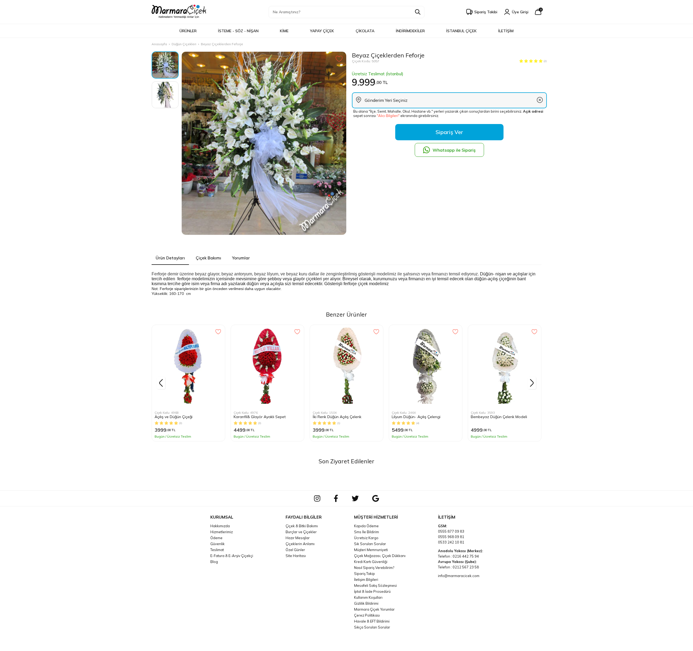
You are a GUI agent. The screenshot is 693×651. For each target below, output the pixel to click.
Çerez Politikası (367, 615)
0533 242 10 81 (451, 542)
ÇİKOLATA (365, 30)
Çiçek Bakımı (208, 258)
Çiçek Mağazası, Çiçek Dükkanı (380, 556)
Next (532, 383)
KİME (284, 30)
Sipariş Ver (449, 132)
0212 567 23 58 (466, 567)
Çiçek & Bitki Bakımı (302, 526)
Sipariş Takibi (485, 11)
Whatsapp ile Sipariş (454, 150)
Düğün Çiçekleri (184, 44)
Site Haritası (296, 556)
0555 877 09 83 (451, 531)
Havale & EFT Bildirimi (372, 621)
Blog (214, 561)
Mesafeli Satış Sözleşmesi (375, 585)
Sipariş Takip (364, 573)
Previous (161, 383)
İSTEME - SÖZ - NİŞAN (238, 30)
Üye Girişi (520, 11)
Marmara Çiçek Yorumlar (374, 609)
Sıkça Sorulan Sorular (372, 627)
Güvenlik (217, 544)
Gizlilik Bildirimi (366, 603)
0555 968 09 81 (451, 537)
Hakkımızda (220, 526)
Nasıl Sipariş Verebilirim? (374, 567)
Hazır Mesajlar (298, 538)
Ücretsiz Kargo (366, 538)
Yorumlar (241, 258)
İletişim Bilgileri (366, 579)
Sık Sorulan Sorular (370, 544)
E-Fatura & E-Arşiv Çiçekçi (231, 556)
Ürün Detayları (170, 258)
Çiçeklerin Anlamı (300, 544)
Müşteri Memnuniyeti (371, 550)
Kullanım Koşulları (368, 597)
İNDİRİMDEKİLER (410, 30)
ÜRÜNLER (188, 30)
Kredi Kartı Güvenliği (370, 561)
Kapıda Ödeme (366, 526)
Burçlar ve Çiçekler (301, 532)
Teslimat (217, 550)
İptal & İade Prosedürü (372, 591)
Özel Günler (295, 550)
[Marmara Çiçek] (179, 12)
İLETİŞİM (506, 30)
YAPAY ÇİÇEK (322, 30)
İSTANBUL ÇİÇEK (461, 30)
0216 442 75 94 (466, 556)
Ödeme (216, 538)
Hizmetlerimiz (221, 532)
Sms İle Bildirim (366, 532)
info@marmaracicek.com (458, 576)
